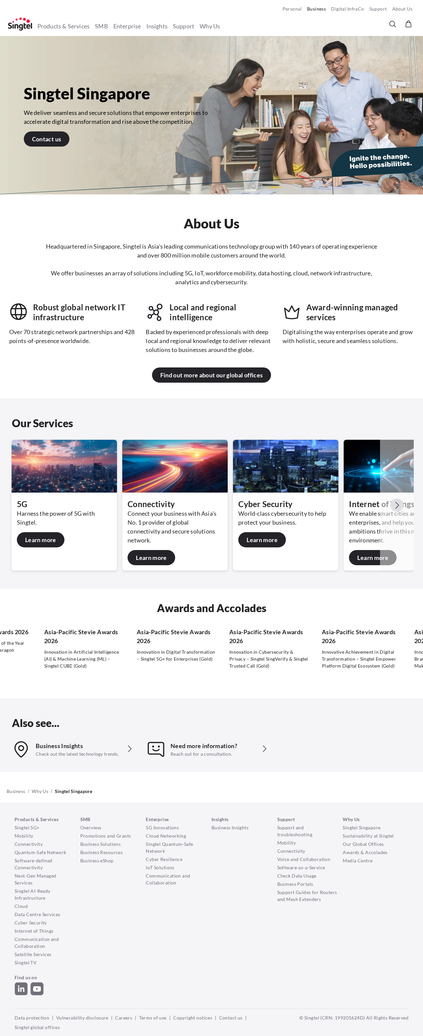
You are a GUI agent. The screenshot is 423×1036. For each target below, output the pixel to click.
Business (316, 9)
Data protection (32, 1017)
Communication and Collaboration (37, 942)
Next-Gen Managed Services (36, 879)
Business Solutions (100, 844)
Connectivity (29, 844)
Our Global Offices (363, 844)
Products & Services (63, 26)
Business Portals (295, 884)
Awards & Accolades (365, 852)
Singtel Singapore (361, 827)
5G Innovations (162, 827)
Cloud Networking (166, 836)
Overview (90, 827)
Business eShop (97, 860)
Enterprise (127, 26)
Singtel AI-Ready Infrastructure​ (33, 894)
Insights (157, 26)
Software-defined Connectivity (34, 864)
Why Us (210, 26)
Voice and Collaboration (303, 859)
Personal (292, 9)
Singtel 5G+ (27, 827)
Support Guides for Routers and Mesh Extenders (307, 895)
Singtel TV (26, 962)
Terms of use (153, 1017)
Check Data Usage (297, 876)
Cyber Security (31, 922)
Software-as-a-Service (301, 867)
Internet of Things (34, 931)
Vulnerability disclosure (82, 1017)
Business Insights (230, 827)
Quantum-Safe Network (40, 852)
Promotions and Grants (105, 836)
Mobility (24, 836)
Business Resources (101, 852)
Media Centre (357, 860)
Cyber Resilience (164, 859)
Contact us (231, 1017)
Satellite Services (33, 954)
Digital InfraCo (347, 9)
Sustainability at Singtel (368, 836)
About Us (402, 9)
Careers (123, 1017)
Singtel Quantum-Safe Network (169, 847)
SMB (101, 26)
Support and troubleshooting (294, 831)
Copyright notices (192, 1017)
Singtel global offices (37, 1027)
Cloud (21, 906)
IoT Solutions (160, 867)
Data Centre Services (37, 914)
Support (378, 9)
